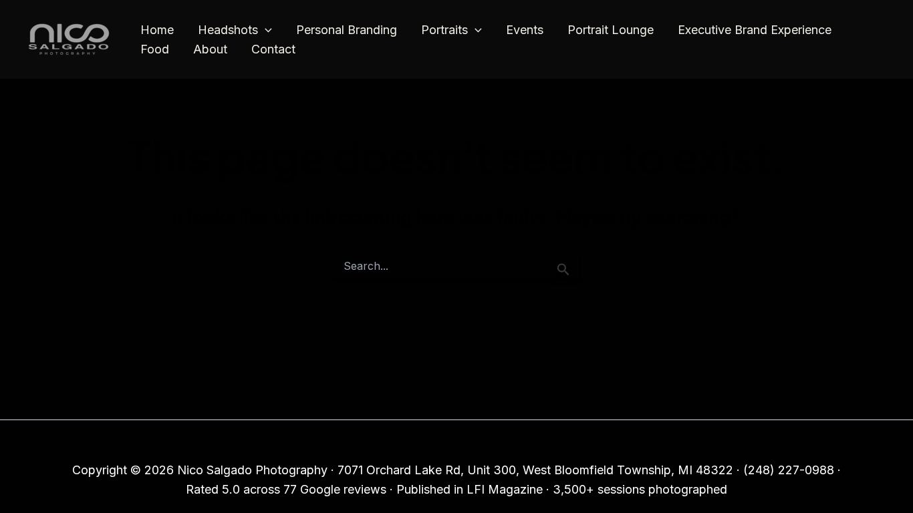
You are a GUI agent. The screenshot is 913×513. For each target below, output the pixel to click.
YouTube (516, 443)
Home (157, 30)
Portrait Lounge (610, 30)
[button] (265, 30)
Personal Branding (346, 30)
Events (524, 30)
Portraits (444, 30)
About (210, 49)
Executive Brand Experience (754, 30)
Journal (392, 443)
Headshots (228, 30)
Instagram (452, 443)
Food (154, 49)
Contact (273, 49)
